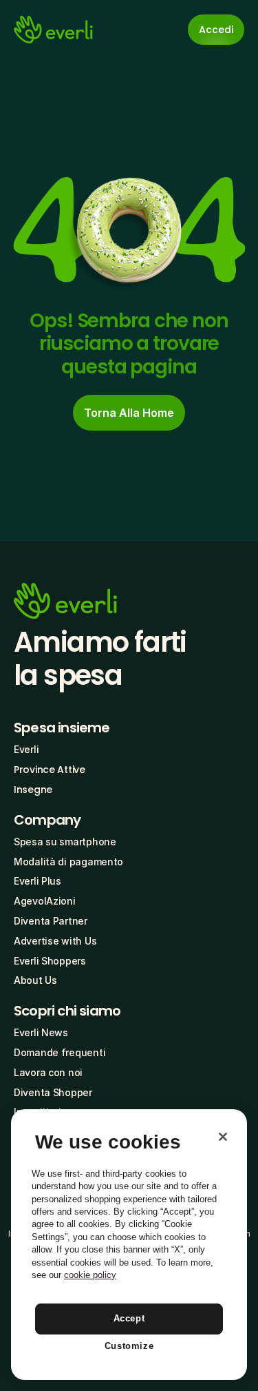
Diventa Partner (50, 921)
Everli (26, 749)
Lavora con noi (48, 1072)
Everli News (41, 1032)
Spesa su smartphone (65, 841)
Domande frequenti (59, 1052)
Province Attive (49, 769)
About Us (35, 980)
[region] (129, 1244)
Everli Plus (37, 881)
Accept (129, 1318)
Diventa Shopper (53, 1092)
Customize (129, 1346)
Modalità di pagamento (68, 861)
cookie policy (90, 1275)
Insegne (33, 789)
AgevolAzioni (45, 901)
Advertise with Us (55, 941)
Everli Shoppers (50, 961)
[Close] (223, 1137)
